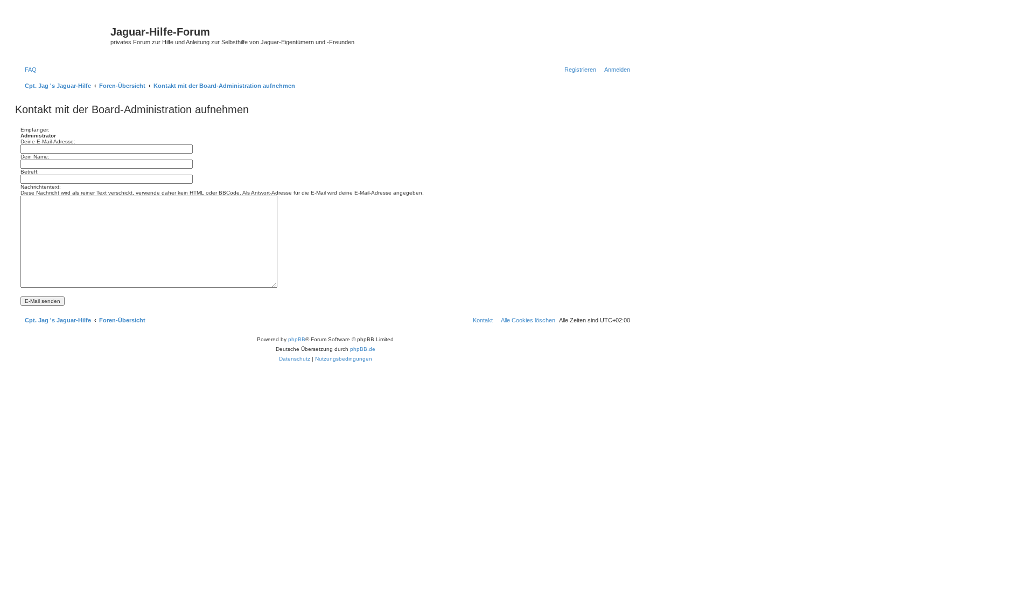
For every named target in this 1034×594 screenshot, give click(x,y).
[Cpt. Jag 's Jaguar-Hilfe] (64, 35)
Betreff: (29, 172)
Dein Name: (35, 157)
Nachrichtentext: (40, 187)
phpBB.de (362, 349)
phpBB (296, 339)
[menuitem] (28, 69)
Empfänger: (35, 130)
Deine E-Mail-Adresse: (47, 141)
